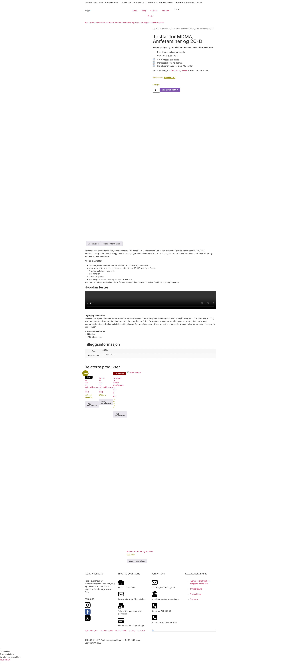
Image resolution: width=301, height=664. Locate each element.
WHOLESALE (120, 631)
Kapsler (160, 22)
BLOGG (132, 631)
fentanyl (174, 70)
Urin (141, 22)
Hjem (155, 29)
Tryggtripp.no (196, 589)
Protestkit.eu (195, 594)
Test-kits (175, 29)
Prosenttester (108, 22)
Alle (86, 22)
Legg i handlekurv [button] (92, 404)
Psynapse (194, 599)
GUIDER (141, 631)
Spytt (146, 22)
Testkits (92, 22)
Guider (150, 16)
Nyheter (165, 11)
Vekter (99, 22)
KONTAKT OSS (91, 631)
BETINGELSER (106, 631)
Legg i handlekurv (170, 90)
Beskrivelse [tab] (93, 244)
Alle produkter (164, 29)
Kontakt (153, 11)
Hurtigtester (133, 22)
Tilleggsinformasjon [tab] (111, 244)
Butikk (134, 11)
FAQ (144, 11)
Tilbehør (153, 22)
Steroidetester (121, 22)
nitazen (185, 70)
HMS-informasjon (94, 337)
